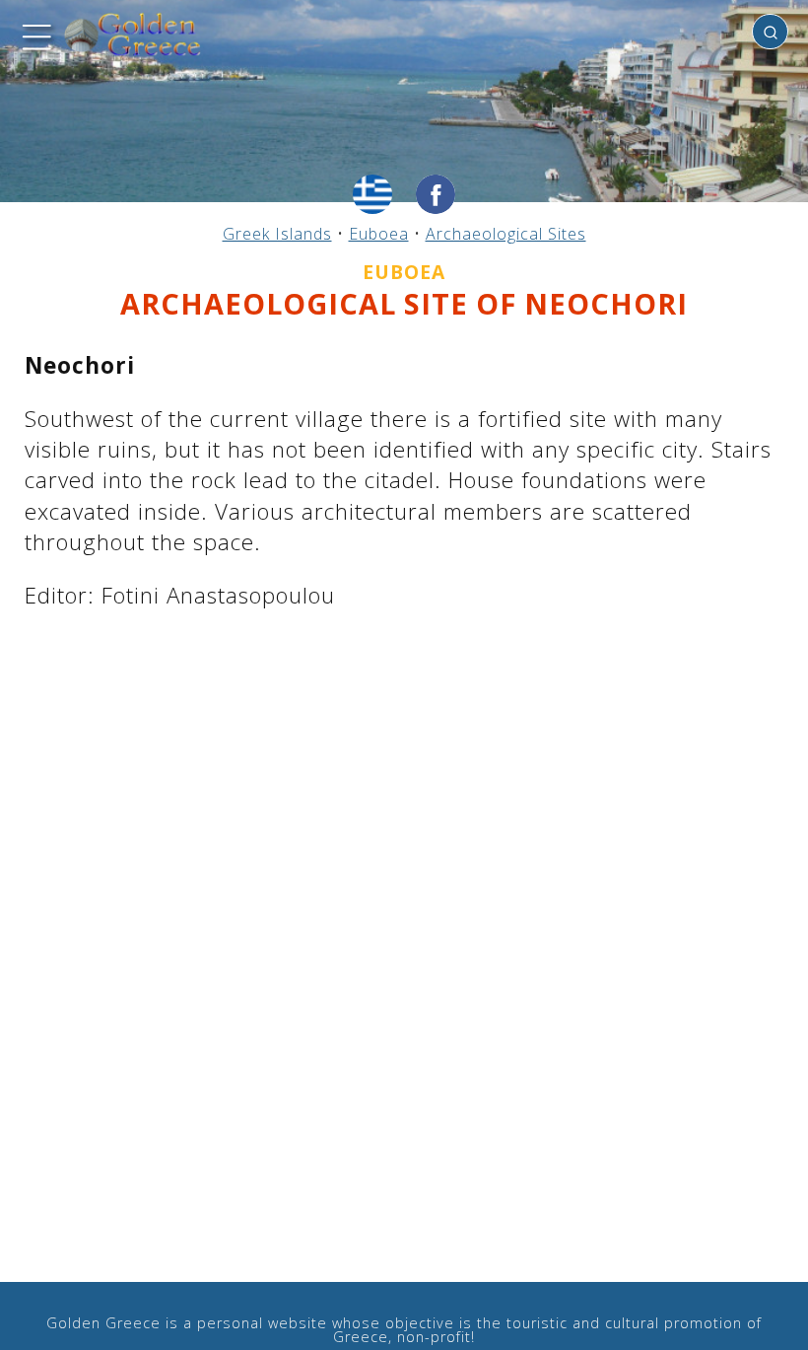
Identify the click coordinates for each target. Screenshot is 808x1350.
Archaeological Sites (506, 234)
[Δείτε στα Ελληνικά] (372, 194)
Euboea (379, 234)
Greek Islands (277, 234)
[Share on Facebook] (435, 194)
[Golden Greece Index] (133, 35)
